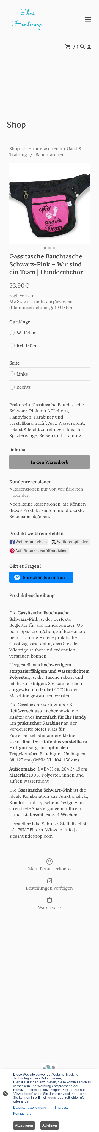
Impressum (63, 1107)
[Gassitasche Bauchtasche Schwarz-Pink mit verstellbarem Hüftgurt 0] (49, 203)
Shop (14, 148)
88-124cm (26, 332)
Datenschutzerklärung (29, 1107)
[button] (41, 577)
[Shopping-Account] (89, 46)
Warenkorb (49, 907)
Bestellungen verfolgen (49, 888)
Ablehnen (49, 1125)
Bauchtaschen (50, 154)
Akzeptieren (24, 1125)
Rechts (23, 387)
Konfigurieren (23, 1114)
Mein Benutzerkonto (49, 868)
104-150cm (27, 345)
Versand (28, 295)
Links (22, 374)
